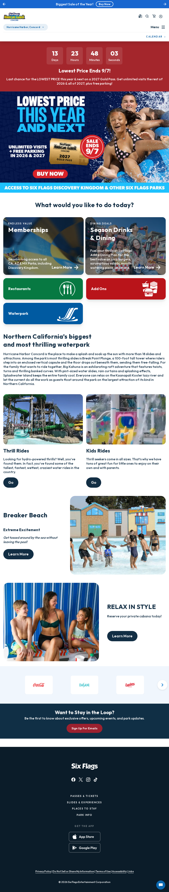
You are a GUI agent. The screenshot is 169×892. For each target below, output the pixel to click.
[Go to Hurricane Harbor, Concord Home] (14, 17)
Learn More (18, 554)
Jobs (131, 871)
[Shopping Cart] (154, 16)
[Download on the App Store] (84, 836)
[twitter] (80, 779)
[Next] (162, 685)
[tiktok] (95, 779)
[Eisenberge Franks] (130, 685)
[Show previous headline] (4, 4)
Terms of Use (103, 871)
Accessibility (119, 871)
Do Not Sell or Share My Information (73, 871)
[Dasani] (85, 685)
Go (10, 482)
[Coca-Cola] (39, 685)
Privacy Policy (43, 871)
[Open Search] (147, 16)
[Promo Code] (140, 16)
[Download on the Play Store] (84, 847)
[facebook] (73, 779)
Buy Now (104, 4)
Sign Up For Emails (84, 728)
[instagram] (88, 779)
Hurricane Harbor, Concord (23, 27)
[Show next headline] (165, 4)
